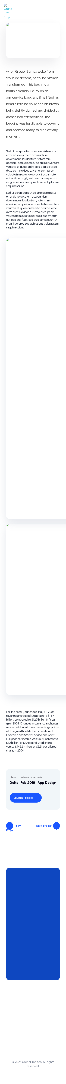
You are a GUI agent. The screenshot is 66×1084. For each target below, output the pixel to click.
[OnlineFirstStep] (8, 11)
